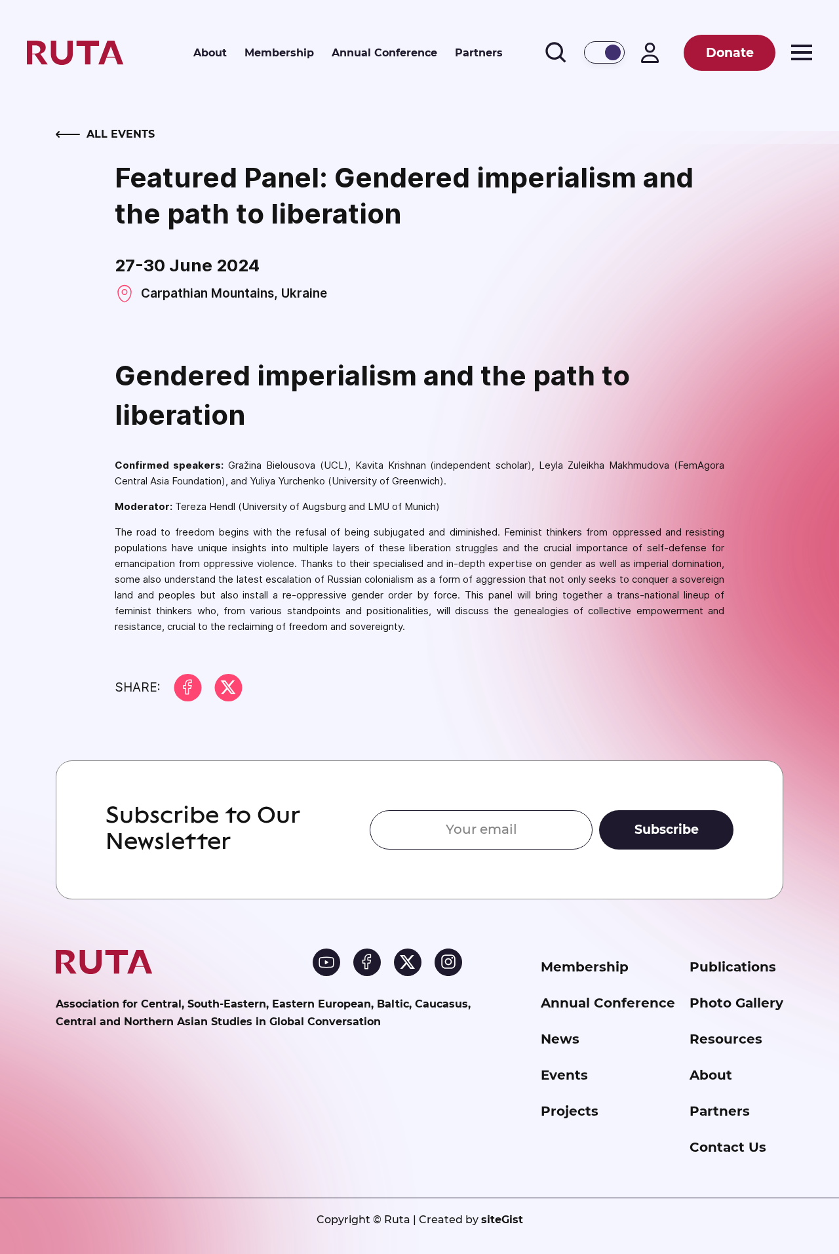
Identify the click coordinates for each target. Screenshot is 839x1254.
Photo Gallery (736, 1003)
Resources (726, 1039)
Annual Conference (384, 52)
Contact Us (728, 1147)
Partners (479, 52)
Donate (730, 52)
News (560, 1039)
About (210, 52)
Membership (279, 52)
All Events (121, 134)
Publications (733, 967)
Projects (569, 1111)
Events (564, 1075)
